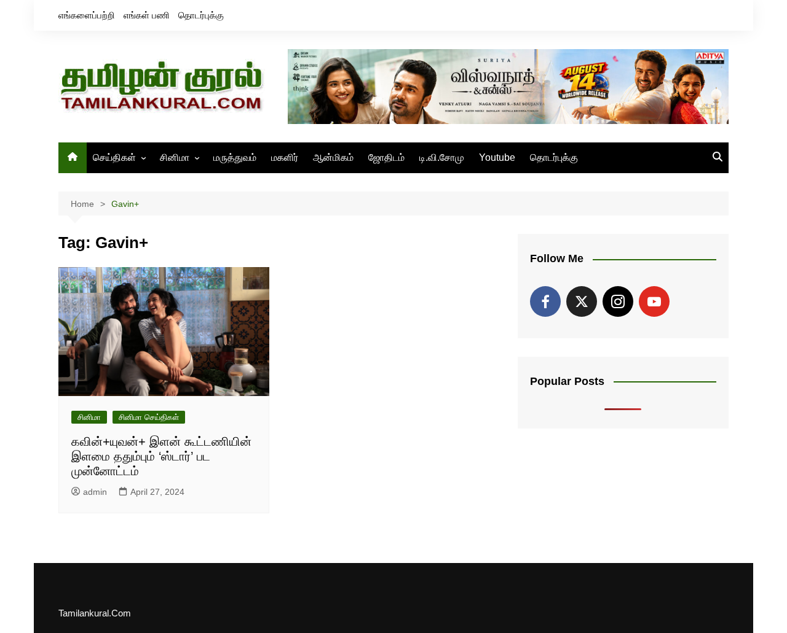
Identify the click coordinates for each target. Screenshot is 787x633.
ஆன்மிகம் (333, 157)
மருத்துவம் (234, 157)
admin (95, 492)
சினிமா (174, 157)
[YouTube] (654, 301)
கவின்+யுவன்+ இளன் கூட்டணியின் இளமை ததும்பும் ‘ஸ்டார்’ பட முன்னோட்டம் (161, 456)
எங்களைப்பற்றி (86, 15)
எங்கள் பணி (147, 15)
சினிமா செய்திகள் (149, 417)
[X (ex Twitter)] (581, 301)
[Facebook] (545, 301)
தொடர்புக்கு (201, 15)
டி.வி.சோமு (441, 157)
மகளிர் (284, 157)
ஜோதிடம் (386, 157)
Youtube (497, 157)
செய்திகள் (114, 157)
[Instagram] (618, 301)
